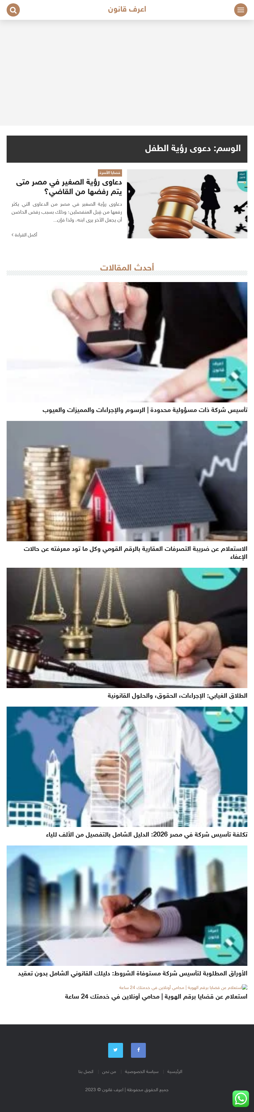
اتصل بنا (85, 1072)
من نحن (109, 1072)
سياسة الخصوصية (141, 1072)
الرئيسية (174, 1072)
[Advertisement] (127, 72)
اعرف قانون (127, 10)
